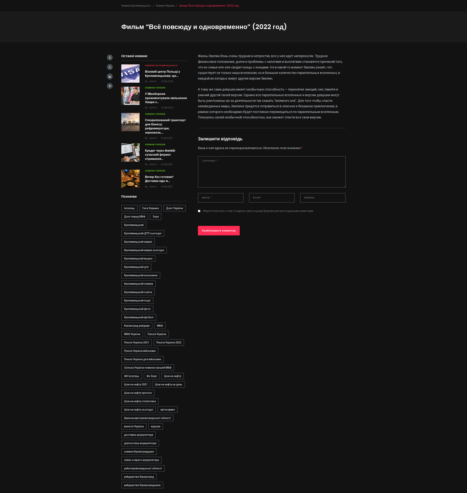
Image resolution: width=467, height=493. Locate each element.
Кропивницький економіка (140, 275)
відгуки (155, 426)
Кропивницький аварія (138, 241)
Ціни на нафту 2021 (136, 384)
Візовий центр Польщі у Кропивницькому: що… (162, 74)
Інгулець (129, 208)
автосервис (167, 409)
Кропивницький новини (138, 283)
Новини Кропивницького (161, 65)
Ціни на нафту (172, 376)
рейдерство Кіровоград (139, 476)
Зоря (156, 216)
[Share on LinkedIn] (110, 76)
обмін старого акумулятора (141, 460)
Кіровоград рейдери (137, 325)
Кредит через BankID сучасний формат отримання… (160, 155)
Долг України (174, 208)
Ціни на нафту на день (168, 384)
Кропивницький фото (137, 308)
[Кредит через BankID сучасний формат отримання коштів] (130, 152)
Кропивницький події (137, 300)
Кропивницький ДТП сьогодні (142, 233)
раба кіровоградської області (143, 468)
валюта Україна (134, 426)
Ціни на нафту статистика (140, 401)
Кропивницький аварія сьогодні (144, 250)
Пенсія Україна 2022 (168, 342)
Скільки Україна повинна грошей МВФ (147, 367)
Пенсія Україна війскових (140, 350)
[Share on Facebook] (110, 57)
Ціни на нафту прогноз (138, 392)
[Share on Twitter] (110, 67)
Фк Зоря (151, 376)
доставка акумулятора (138, 434)
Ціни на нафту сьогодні (138, 409)
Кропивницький (134, 225)
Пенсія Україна (157, 334)
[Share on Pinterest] (110, 86)
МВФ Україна (132, 334)
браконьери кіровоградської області (147, 418)
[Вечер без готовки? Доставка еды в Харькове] (130, 179)
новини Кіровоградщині (139, 451)
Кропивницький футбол (138, 317)
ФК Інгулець (131, 376)
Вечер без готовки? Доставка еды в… (159, 179)
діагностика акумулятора (140, 443)
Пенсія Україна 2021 (136, 342)
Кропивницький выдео (138, 258)
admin (153, 81)
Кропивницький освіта (138, 292)
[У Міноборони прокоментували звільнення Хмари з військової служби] (130, 96)
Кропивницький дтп (136, 266)
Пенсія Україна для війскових (142, 359)
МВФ (160, 325)
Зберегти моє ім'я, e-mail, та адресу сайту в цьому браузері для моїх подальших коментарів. (258, 210)
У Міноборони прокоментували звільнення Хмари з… (166, 98)
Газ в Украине (150, 208)
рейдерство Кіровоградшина (142, 485)
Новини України (155, 88)
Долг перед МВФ (134, 216)
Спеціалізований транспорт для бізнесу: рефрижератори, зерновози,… (165, 126)
